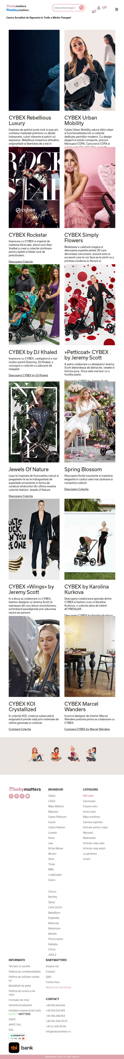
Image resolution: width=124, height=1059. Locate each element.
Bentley (52, 896)
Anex (51, 858)
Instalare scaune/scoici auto (25, 1012)
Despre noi (52, 966)
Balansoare (89, 837)
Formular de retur (19, 999)
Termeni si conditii (19, 966)
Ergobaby (53, 917)
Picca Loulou (55, 938)
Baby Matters (56, 806)
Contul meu (52, 982)
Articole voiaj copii (93, 843)
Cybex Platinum (57, 816)
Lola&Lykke (55, 874)
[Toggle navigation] (116, 10)
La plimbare (90, 853)
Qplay (51, 902)
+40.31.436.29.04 (56, 1026)
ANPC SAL (15, 1024)
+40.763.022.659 (55, 1010)
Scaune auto (90, 806)
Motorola (53, 923)
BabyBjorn (54, 912)
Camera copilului (93, 822)
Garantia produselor (20, 1005)
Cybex (52, 795)
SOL (11, 1029)
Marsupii (88, 832)
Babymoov (54, 928)
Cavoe (52, 822)
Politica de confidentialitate (25, 971)
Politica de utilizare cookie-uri (24, 978)
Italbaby (53, 944)
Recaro (52, 853)
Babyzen (53, 811)
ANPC (12, 1019)
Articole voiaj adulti (94, 848)
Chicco (52, 891)
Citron (52, 949)
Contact (50, 971)
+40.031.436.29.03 (56, 1020)
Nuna (51, 837)
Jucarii (86, 858)
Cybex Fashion (56, 827)
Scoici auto (89, 811)
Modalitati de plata (20, 985)
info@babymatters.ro (58, 1031)
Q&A (48, 976)
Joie (50, 843)
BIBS (51, 869)
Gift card (88, 795)
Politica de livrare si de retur (22, 993)
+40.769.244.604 (55, 1005)
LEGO (51, 801)
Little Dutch (55, 907)
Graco (51, 879)
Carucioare (89, 801)
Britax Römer (55, 848)
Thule (51, 864)
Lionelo (52, 832)
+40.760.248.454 (55, 1015)
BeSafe (52, 933)
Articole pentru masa (95, 827)
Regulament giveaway (58, 987)
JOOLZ (52, 954)
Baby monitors (91, 816)
